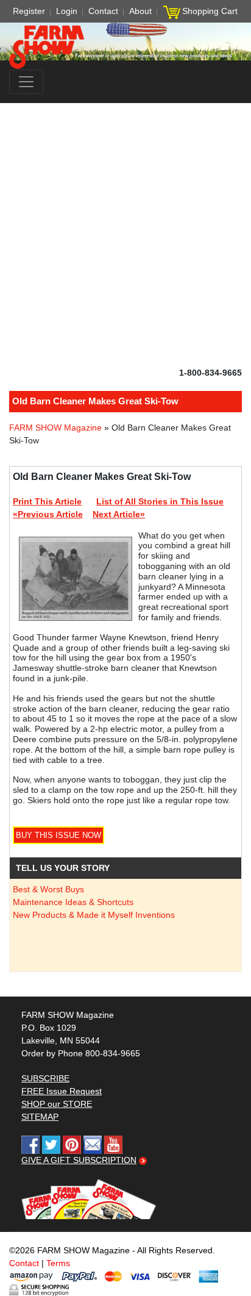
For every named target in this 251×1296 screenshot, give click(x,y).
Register (29, 11)
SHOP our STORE (56, 1104)
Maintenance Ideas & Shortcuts (73, 902)
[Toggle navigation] (26, 82)
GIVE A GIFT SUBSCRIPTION (78, 1160)
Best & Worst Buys (48, 889)
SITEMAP (39, 1117)
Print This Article (47, 501)
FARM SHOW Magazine (55, 427)
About (140, 11)
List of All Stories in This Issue (160, 501)
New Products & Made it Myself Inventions (94, 915)
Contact (103, 11)
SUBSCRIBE (45, 1078)
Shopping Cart (210, 11)
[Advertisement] (125, 234)
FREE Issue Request (61, 1091)
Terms (58, 1263)
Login (66, 11)
